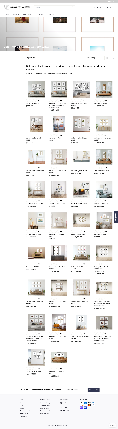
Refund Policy (44, 408)
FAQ (21, 405)
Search (22, 403)
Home (7, 14)
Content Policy (45, 403)
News (41, 14)
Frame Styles (28, 14)
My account (24, 416)
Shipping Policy (45, 405)
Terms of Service (25, 411)
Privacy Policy (44, 413)
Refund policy (24, 413)
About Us (23, 408)
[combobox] (54, 7)
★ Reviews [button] (116, 216)
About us (51, 14)
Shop (15, 14)
